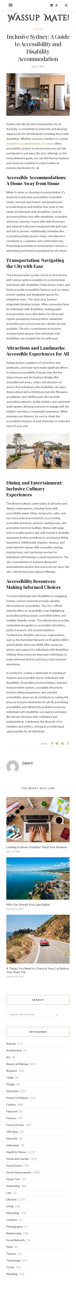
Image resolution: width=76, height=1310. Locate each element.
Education (12, 1091)
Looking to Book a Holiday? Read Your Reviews (36, 847)
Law (8, 1192)
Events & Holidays (17, 1098)
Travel (38, 28)
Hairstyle (11, 1138)
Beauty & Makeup (17, 1064)
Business (11, 1070)
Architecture (14, 1050)
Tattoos (11, 1253)
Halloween (12, 1145)
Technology (13, 1260)
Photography (14, 1226)
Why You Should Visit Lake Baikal (28, 904)
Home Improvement (18, 1172)
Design (10, 1084)
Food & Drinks (15, 1125)
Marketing (12, 1213)
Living (9, 1206)
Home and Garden (17, 1159)
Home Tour (13, 1179)
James (27, 762)
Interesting (13, 1186)
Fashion (11, 1104)
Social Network (15, 1240)
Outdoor (11, 1219)
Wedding (12, 1274)
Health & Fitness (16, 1152)
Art (8, 1057)
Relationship (14, 1233)
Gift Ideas (12, 1131)
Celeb (10, 1077)
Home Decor (14, 1165)
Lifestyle (11, 1199)
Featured (12, 1111)
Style (9, 1247)
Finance (11, 1118)
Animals (11, 1043)
